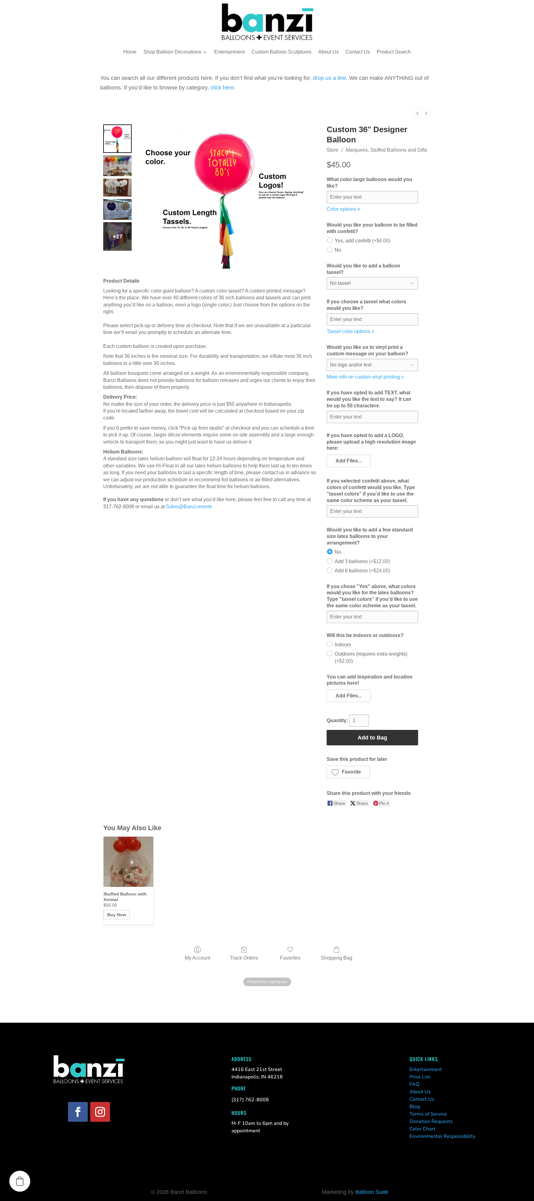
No (338, 249)
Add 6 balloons (362, 570)
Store (332, 150)
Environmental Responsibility (442, 1136)
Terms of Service (428, 1114)
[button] (349, 461)
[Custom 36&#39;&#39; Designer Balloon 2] (117, 188)
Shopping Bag (336, 957)
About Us (328, 51)
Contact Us (357, 51)
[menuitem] (417, 113)
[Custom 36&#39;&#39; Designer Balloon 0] (117, 138)
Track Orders (244, 957)
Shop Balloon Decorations (172, 51)
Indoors (343, 644)
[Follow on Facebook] (78, 1112)
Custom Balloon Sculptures (282, 51)
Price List (419, 1076)
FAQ (414, 1084)
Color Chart (422, 1128)
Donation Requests (431, 1121)
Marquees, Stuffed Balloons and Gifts (386, 150)
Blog (414, 1106)
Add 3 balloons (362, 561)
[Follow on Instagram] (100, 1112)
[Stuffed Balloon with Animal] (128, 862)
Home (130, 51)
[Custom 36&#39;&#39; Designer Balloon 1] (117, 165)
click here (222, 88)
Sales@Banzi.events (189, 506)
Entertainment (229, 51)
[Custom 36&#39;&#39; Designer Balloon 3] (117, 209)
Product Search (394, 51)
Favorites (290, 957)
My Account (197, 957)
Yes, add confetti (362, 240)
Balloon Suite (371, 1192)
